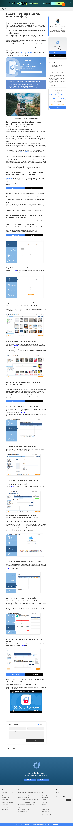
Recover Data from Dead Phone (24, 795)
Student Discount (45, 809)
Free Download (26, 72)
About (43, 792)
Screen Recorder (5, 809)
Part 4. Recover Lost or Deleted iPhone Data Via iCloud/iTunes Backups (21, 86)
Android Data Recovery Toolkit (8, 794)
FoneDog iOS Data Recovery (25, 52)
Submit (35, 740)
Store (53, 8)
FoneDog (7, 9)
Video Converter (5, 806)
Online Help (44, 802)
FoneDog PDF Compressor (7, 802)
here (46, 824)
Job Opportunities (45, 811)
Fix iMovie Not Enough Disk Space (24, 807)
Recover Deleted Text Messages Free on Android (28, 799)
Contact (43, 794)
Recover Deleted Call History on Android (26, 794)
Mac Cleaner (4, 801)
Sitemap (44, 806)
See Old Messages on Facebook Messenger (27, 804)
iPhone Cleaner (5, 804)
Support (65, 8)
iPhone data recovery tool (24, 151)
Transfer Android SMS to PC (23, 797)
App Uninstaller (5, 807)
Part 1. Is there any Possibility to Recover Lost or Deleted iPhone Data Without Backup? (24, 81)
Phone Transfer (5, 799)
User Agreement (45, 801)
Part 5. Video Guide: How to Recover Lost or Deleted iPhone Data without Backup (23, 87)
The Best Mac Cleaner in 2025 (24, 806)
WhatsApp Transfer (6, 797)
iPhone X (15, 200)
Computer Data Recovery (7, 795)
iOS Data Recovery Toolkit (7, 792)
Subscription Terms (46, 813)
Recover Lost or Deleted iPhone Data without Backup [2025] (25, 717)
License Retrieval (45, 807)
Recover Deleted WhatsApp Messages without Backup (29, 792)
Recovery (10, 717)
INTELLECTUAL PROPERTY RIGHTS (47, 815)
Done (58, 107)
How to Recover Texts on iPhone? (56, 68)
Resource (59, 8)
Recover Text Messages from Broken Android (27, 802)
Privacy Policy (45, 799)
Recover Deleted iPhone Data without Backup (27, 801)
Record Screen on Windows (23, 809)
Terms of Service (45, 795)
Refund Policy (45, 797)
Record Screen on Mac (22, 811)
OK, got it (56, 824)
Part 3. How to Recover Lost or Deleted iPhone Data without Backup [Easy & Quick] (23, 84)
